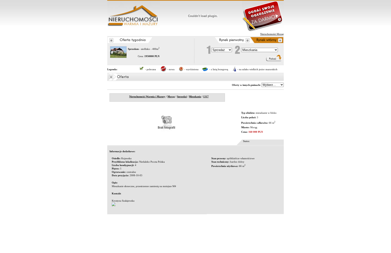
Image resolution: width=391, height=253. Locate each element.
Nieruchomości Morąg (272, 34)
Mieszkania (195, 96)
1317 (206, 96)
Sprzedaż (182, 96)
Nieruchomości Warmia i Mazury (147, 96)
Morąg (171, 96)
